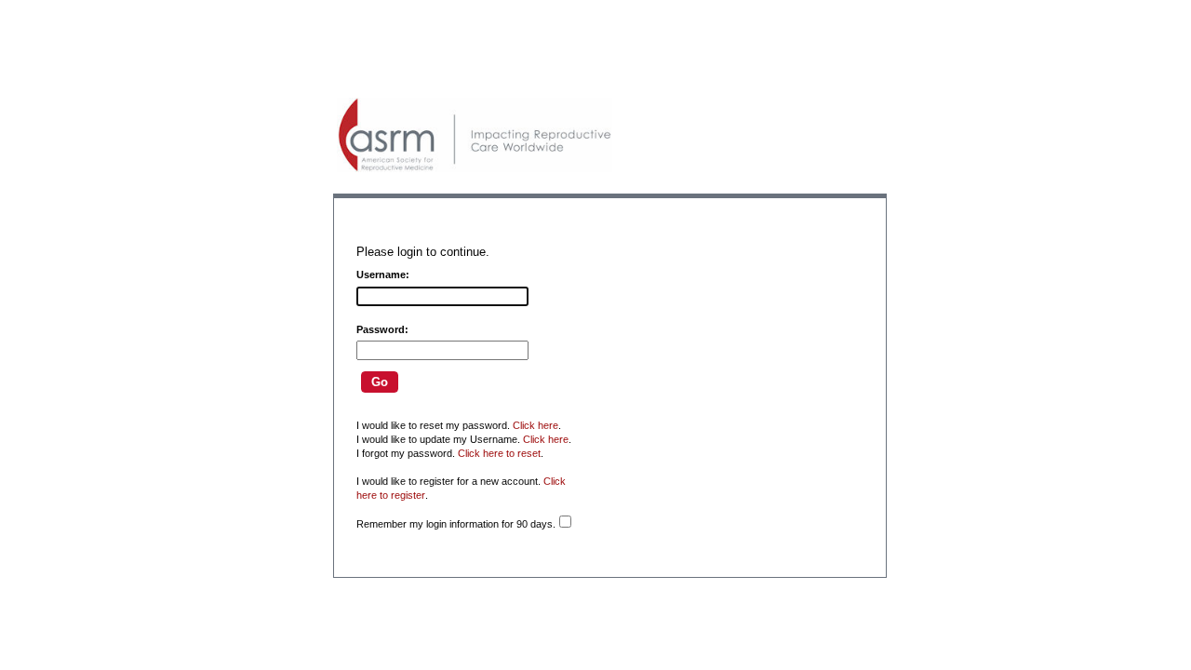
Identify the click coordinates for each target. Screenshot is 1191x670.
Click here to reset (499, 453)
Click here (535, 425)
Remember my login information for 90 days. (455, 523)
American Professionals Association (474, 135)
